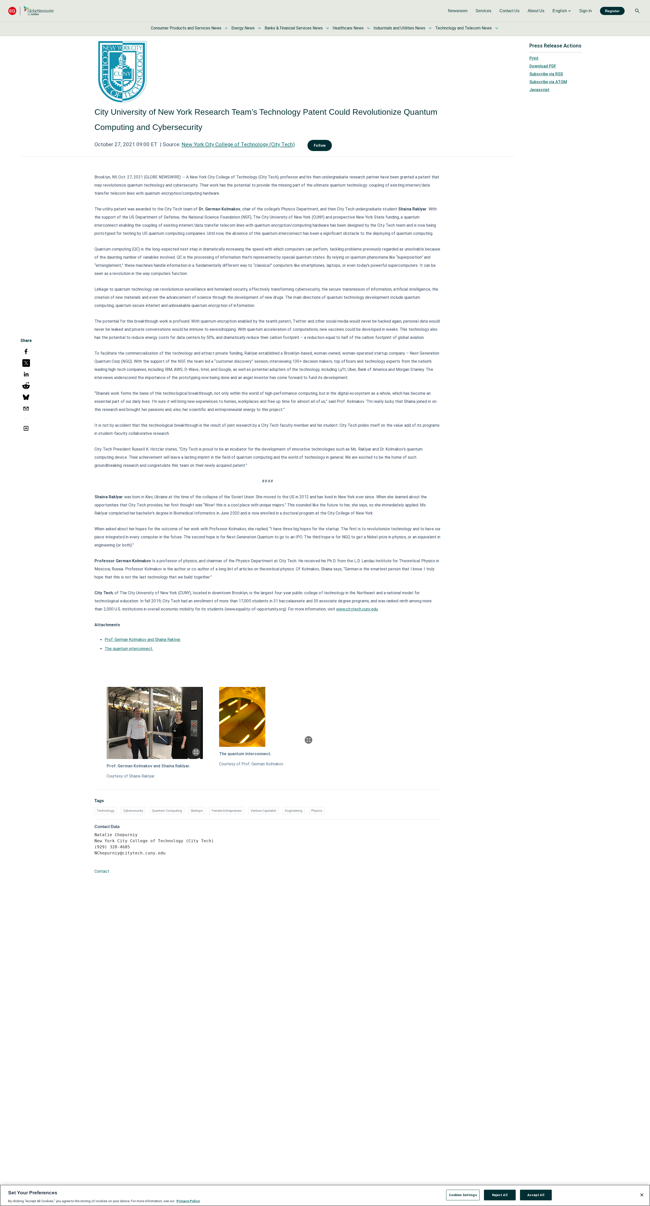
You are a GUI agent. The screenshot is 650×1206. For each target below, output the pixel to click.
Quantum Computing (167, 811)
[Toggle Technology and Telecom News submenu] (496, 28)
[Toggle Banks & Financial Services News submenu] (327, 28)
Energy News (243, 28)
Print (534, 58)
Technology (105, 811)
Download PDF (542, 66)
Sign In (585, 11)
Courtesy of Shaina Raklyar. (131, 776)
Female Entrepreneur (227, 811)
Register (612, 11)
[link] (457, 11)
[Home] (31, 10)
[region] (325, 1195)
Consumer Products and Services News (186, 28)
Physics (316, 811)
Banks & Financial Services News (294, 28)
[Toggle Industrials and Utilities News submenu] (430, 28)
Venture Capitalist (263, 811)
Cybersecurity (133, 811)
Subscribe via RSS (546, 74)
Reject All (500, 1195)
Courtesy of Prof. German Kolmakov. (251, 764)
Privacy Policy (188, 1201)
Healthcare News (348, 28)
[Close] (641, 1194)
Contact (101, 871)
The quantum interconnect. (129, 648)
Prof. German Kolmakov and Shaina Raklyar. (143, 639)
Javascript (539, 89)
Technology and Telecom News (463, 28)
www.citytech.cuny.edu (357, 609)
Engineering (293, 811)
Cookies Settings (463, 1195)
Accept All (535, 1195)
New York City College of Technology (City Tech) (238, 144)
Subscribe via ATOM (548, 81)
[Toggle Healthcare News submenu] (368, 28)
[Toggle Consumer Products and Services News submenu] (226, 28)
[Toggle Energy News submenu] (259, 28)
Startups (197, 811)
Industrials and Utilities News (399, 28)
